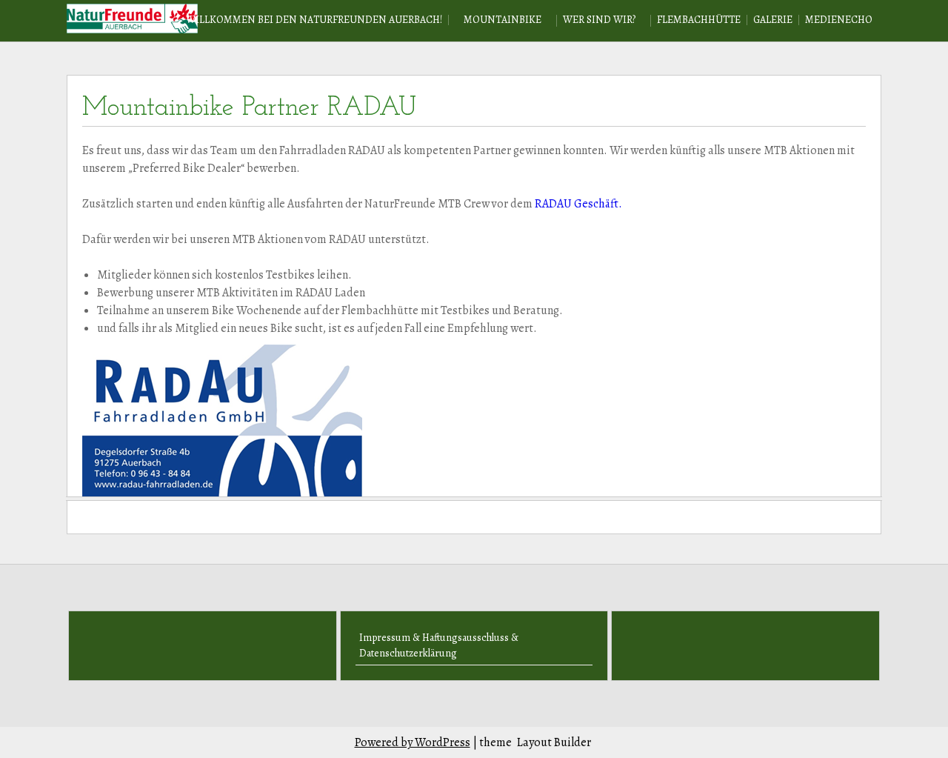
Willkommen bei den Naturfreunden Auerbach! (314, 20)
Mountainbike (502, 20)
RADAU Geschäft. (577, 204)
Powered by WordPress (412, 742)
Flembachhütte (699, 20)
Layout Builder (554, 742)
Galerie (772, 20)
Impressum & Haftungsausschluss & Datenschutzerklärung (438, 645)
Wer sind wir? (599, 20)
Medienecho (838, 20)
